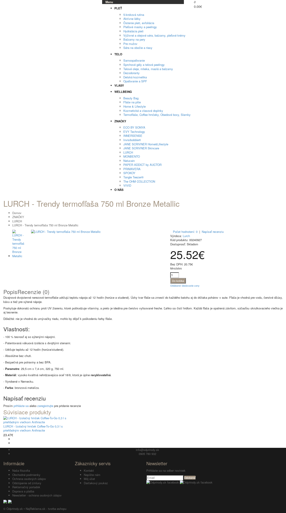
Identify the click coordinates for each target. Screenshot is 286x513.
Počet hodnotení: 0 (185, 231)
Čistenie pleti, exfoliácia (138, 23)
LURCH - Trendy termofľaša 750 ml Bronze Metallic (45, 225)
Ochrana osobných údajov (29, 479)
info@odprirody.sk (147, 450)
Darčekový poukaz (96, 483)
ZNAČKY (18, 217)
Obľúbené (175, 285)
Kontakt (89, 470)
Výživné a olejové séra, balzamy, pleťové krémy (154, 35)
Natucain (129, 160)
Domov (16, 213)
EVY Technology (134, 131)
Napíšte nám (92, 475)
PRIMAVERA (132, 169)
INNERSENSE (132, 135)
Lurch (186, 236)
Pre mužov (130, 44)
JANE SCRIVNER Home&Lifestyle (145, 144)
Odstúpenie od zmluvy (26, 483)
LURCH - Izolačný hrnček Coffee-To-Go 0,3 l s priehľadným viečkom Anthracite (33, 428)
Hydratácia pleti (133, 31)
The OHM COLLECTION (139, 181)
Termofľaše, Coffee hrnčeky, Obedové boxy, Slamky (157, 115)
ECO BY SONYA (134, 127)
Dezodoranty (131, 73)
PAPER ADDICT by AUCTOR (142, 165)
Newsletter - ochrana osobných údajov (37, 495)
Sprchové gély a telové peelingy (144, 65)
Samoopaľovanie (134, 60)
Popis (10, 292)
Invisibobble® (132, 140)
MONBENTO (131, 156)
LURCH (128, 152)
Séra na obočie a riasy (137, 48)
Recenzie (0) (33, 292)
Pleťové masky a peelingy (140, 27)
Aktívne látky (132, 19)
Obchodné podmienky (26, 475)
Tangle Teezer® (133, 177)
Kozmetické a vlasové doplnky (143, 110)
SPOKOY (129, 173)
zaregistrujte (45, 406)
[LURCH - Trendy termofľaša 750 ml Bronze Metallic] (66, 231)
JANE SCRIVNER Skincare (141, 148)
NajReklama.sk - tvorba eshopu (46, 509)
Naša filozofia (21, 470)
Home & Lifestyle (134, 106)
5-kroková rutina (133, 15)
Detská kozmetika (135, 77)
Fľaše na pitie (132, 102)
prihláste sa (21, 406)
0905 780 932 (147, 454)
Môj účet (89, 479)
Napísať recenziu (213, 231)
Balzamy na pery (134, 39)
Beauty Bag (131, 98)
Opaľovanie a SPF (135, 81)
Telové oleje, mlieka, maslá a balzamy (148, 69)
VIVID (127, 185)
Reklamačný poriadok (26, 487)
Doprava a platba (23, 491)
